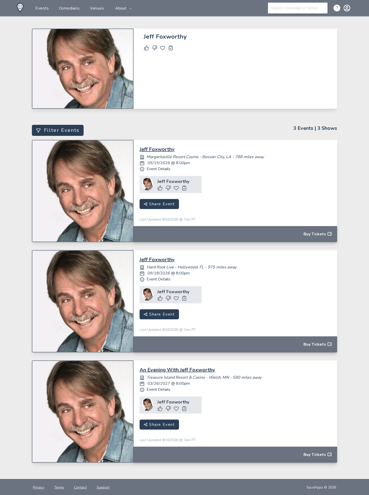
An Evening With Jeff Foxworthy (177, 369)
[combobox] (298, 8)
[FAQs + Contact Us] (338, 8)
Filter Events (62, 130)
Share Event (161, 204)
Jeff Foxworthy (157, 149)
